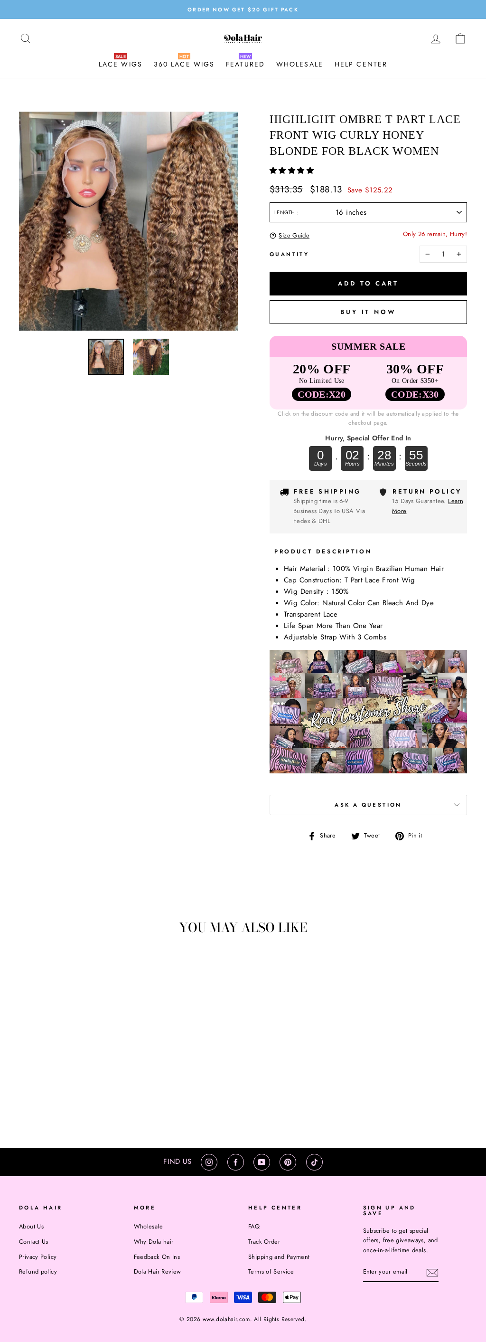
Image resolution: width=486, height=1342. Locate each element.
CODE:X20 (322, 394)
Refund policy (38, 1271)
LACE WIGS (120, 64)
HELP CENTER (361, 64)
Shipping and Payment (279, 1256)
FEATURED (245, 64)
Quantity (289, 254)
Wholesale (148, 1226)
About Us (31, 1226)
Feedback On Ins (157, 1256)
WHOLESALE (299, 64)
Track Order (264, 1241)
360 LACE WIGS (184, 64)
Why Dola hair (154, 1241)
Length (285, 212)
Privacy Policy (37, 1256)
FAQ (254, 1226)
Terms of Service (271, 1271)
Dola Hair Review (157, 1271)
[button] (293, 170)
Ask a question (368, 805)
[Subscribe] (432, 1272)
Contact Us (33, 1241)
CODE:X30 (415, 394)
